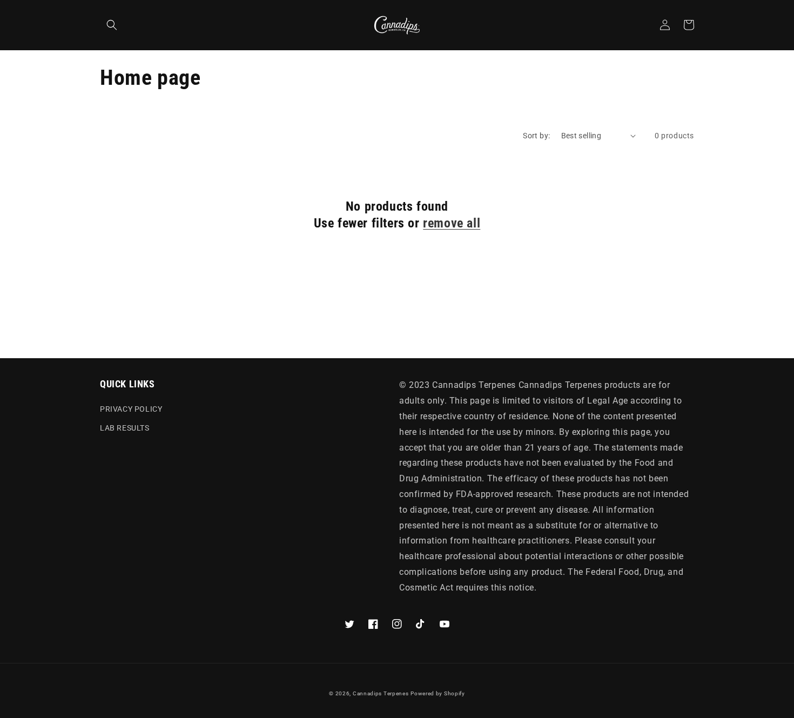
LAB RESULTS (125, 428)
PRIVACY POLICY (131, 409)
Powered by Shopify (438, 693)
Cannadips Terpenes (381, 693)
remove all (451, 223)
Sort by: (536, 135)
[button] (112, 25)
